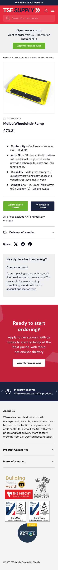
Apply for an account (29, 45)
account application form (21, 289)
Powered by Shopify (31, 562)
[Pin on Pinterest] (30, 244)
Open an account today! (39, 436)
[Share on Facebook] (22, 244)
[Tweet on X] (15, 244)
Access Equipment (20, 57)
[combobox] (29, 18)
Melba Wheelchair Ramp (43, 57)
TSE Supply (16, 562)
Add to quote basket (15, 206)
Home (6, 57)
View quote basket (42, 206)
